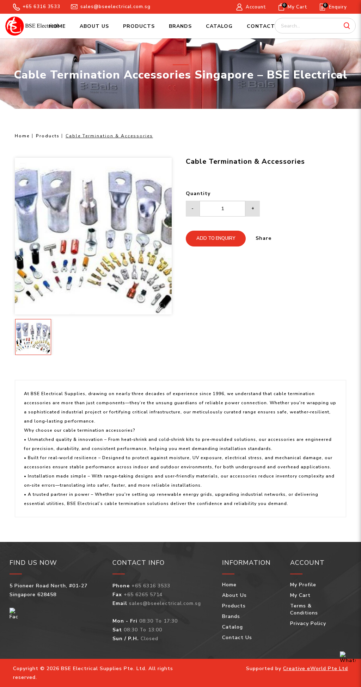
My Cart (300, 595)
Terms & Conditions (304, 609)
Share (263, 238)
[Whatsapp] (348, 657)
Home (22, 136)
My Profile (303, 584)
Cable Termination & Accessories (109, 136)
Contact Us (237, 637)
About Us (234, 595)
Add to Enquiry (215, 238)
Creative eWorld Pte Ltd (315, 668)
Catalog (232, 627)
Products (48, 136)
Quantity (198, 193)
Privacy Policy (308, 623)
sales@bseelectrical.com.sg (115, 7)
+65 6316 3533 (41, 7)
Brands (231, 616)
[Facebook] (14, 613)
